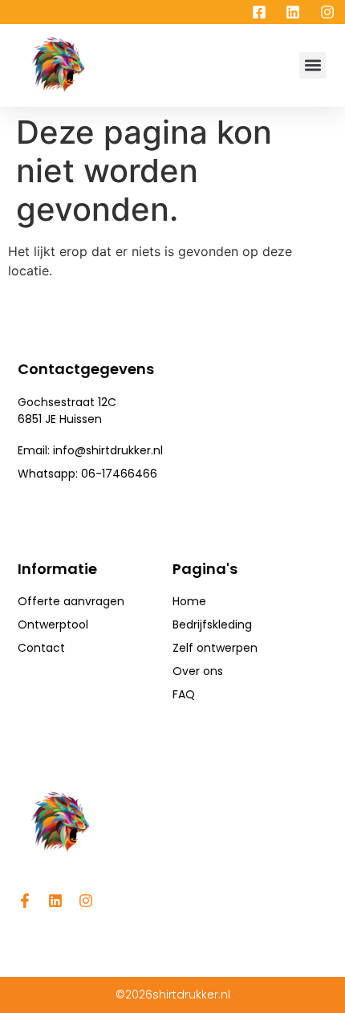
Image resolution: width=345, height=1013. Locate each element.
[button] (312, 65)
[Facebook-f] (25, 900)
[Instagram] (86, 900)
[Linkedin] (55, 900)
